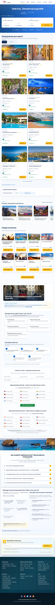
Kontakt (50, 2)
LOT (47, 564)
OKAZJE (5, 524)
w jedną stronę (11, 15)
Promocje (33, 2)
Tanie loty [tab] (11, 41)
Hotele (12, 564)
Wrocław (22, 569)
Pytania (26, 576)
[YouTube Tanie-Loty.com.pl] (24, 596)
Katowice (26, 564)
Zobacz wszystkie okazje (27, 277)
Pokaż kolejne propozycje (28, 181)
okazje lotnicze (29, 306)
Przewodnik (5, 576)
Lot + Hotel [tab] (4, 41)
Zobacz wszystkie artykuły (47, 202)
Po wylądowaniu (5, 585)
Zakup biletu (13, 578)
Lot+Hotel (39, 2)
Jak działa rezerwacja (6, 587)
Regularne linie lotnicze (42, 569)
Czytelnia (45, 2)
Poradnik (30, 576)
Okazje (27, 2)
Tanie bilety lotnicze (6, 564)
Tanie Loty (23, 2)
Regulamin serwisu (41, 580)
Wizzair (43, 564)
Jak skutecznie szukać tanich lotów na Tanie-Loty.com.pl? (19, 482)
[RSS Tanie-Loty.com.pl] (33, 596)
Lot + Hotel (32, 12)
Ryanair (39, 564)
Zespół (44, 576)
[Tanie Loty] (6, 2)
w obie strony (5, 15)
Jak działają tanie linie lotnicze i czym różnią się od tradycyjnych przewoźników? (23, 474)
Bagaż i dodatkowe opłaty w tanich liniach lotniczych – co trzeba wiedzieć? (22, 470)
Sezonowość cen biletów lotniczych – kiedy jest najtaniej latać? (20, 478)
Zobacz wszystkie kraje (27, 405)
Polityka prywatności (42, 578)
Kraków (30, 564)
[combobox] (16, 20)
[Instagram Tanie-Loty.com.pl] (30, 596)
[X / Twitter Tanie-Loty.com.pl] (27, 596)
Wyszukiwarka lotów (6, 578)
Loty (24, 12)
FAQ (9, 576)
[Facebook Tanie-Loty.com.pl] (21, 596)
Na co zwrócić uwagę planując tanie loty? (15, 465)
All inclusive (22, 578)
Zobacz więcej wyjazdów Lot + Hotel (8, 184)
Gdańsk (21, 564)
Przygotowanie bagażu (7, 580)
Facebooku (6, 510)
